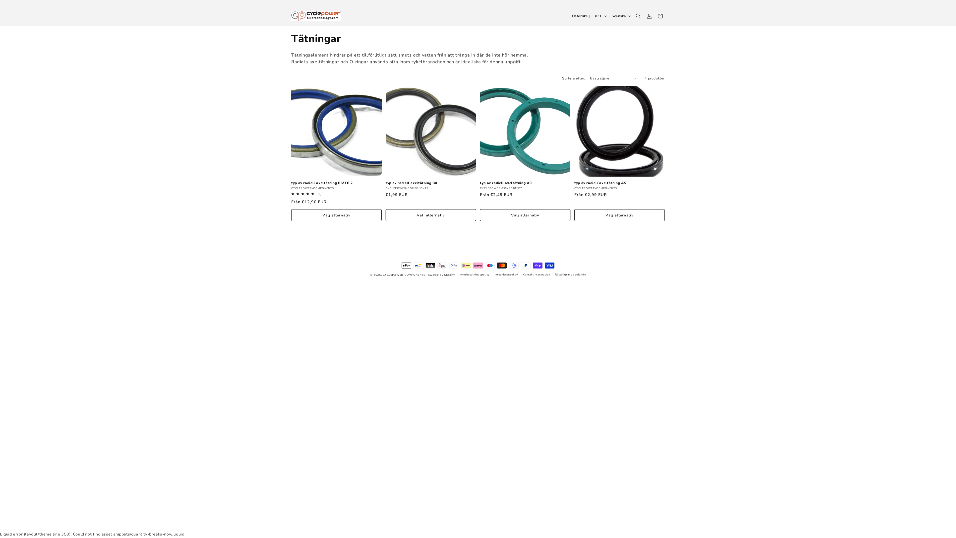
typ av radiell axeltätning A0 (506, 183)
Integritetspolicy (506, 274)
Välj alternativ (336, 215)
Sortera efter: (573, 78)
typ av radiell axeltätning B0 (411, 183)
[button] (638, 15)
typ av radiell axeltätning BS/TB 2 (322, 183)
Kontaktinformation (536, 274)
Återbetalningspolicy (475, 274)
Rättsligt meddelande (570, 274)
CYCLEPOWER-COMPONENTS (404, 275)
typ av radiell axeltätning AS (600, 183)
